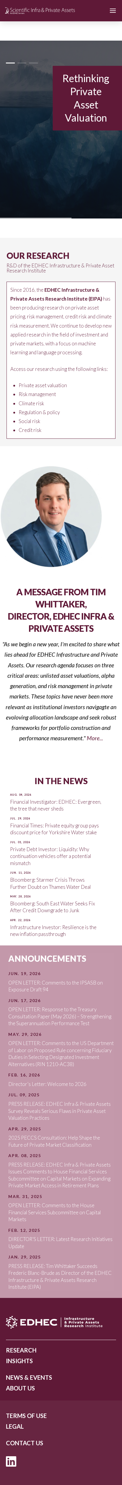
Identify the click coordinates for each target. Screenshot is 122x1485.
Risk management (37, 394)
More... (95, 738)
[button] (113, 10)
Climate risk (31, 403)
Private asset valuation (43, 385)
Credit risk (30, 430)
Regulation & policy (39, 412)
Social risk (29, 421)
